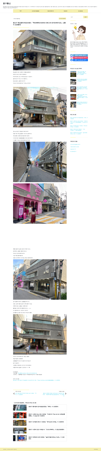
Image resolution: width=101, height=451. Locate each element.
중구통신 (7, 3)
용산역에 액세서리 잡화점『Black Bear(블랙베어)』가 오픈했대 (82, 80)
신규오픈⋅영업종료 (35, 10)
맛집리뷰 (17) (73, 149)
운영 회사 (5, 449)
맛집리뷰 (65, 10)
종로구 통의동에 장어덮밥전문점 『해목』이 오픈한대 (79, 118)
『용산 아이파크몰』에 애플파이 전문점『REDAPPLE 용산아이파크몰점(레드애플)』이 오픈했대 (82, 96)
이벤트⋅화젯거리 (50, 10)
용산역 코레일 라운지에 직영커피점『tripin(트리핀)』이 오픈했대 (82, 103)
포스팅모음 (80, 10)
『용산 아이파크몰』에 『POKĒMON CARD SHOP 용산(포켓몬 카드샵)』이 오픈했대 (82, 73)
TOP (21, 10)
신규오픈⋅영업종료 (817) (75, 144)
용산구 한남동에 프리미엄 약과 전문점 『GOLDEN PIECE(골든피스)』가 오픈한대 (82, 88)
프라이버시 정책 (10, 449)
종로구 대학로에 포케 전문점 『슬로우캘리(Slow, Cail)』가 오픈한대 (78, 133)
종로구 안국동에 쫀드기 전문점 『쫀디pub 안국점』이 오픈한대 (78, 126)
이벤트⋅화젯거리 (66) (74, 146)
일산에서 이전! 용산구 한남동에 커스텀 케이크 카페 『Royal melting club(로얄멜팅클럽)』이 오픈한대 (36, 380)
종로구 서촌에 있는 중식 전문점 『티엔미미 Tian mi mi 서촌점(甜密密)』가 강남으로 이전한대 (79, 122)
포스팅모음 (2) (73, 151)
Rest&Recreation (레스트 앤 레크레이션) (27, 373)
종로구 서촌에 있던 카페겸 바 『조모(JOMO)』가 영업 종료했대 (77, 130)
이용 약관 (15, 449)
